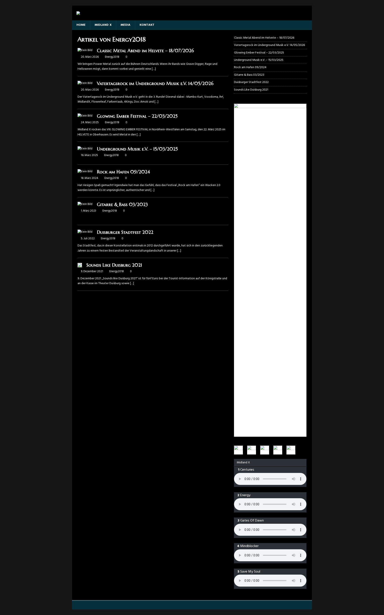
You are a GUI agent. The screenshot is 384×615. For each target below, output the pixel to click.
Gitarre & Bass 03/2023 (122, 204)
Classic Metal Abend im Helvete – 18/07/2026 (145, 51)
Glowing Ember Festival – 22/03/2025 (137, 116)
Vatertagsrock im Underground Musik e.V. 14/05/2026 (155, 83)
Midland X (103, 25)
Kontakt (147, 25)
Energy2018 (112, 57)
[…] (154, 68)
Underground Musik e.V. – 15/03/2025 (137, 149)
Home (81, 25)
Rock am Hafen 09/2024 (123, 172)
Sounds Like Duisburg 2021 (114, 265)
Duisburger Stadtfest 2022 (125, 232)
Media (125, 25)
